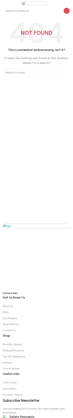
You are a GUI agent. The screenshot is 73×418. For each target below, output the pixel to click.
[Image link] (36, 257)
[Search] (67, 11)
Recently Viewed (12, 344)
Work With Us (10, 324)
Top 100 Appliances (14, 356)
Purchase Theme (12, 394)
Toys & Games (11, 368)
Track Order (10, 382)
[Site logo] (34, 3)
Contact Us (9, 330)
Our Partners (10, 318)
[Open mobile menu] (4, 3)
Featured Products (13, 350)
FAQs (6, 312)
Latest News (10, 388)
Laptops (7, 362)
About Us (8, 306)
